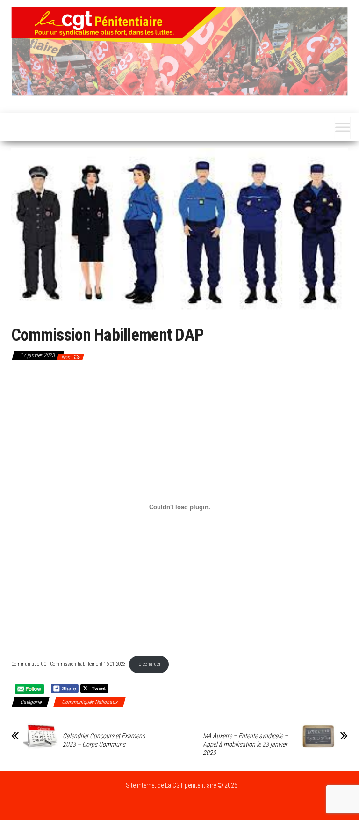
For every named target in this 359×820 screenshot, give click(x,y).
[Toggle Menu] (342, 127)
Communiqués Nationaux (89, 702)
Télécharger (149, 664)
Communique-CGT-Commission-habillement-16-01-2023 (68, 664)
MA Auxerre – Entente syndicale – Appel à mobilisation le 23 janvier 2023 (245, 744)
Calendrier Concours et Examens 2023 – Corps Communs (104, 740)
